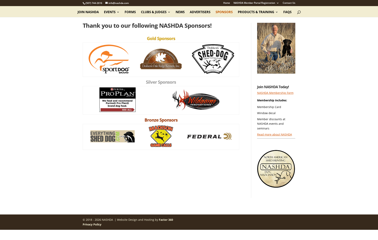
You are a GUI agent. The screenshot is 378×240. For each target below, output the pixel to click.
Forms (130, 12)
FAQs (287, 12)
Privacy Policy (92, 224)
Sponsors (224, 12)
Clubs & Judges (154, 12)
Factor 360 (166, 220)
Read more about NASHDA (274, 134)
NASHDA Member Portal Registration (254, 3)
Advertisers (200, 12)
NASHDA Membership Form (275, 93)
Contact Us (289, 3)
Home (226, 3)
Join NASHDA (88, 12)
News (180, 12)
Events (110, 12)
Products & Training (256, 12)
